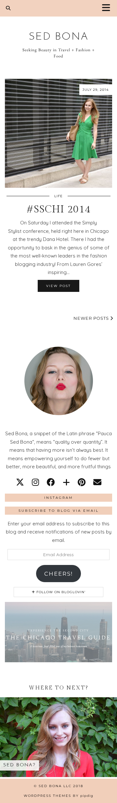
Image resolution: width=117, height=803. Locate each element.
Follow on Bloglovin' (60, 592)
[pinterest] (81, 482)
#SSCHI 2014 (58, 209)
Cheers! (58, 573)
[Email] (97, 482)
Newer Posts (91, 318)
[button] (108, 8)
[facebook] (51, 482)
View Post (58, 286)
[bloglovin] (66, 482)
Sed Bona (58, 37)
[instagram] (35, 482)
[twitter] (20, 482)
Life (58, 196)
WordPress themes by (58, 796)
